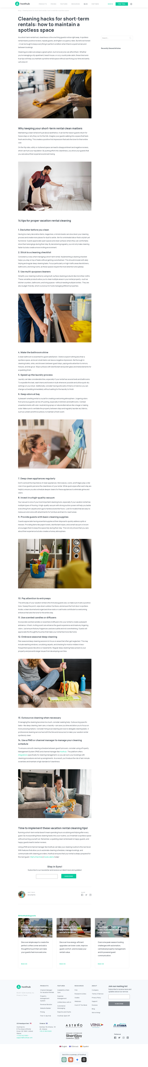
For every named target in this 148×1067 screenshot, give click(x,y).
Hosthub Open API (63, 1016)
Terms (25, 995)
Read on (24, 964)
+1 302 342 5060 (22, 1035)
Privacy (19, 995)
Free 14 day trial (45, 1016)
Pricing (53, 4)
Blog (86, 4)
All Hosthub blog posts (27, 916)
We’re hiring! (96, 1012)
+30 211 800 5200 (46, 1031)
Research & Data (80, 994)
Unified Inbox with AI (64, 1002)
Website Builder (45, 1008)
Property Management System (44, 998)
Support (94, 1001)
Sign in (110, 4)
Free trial (122, 4)
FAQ (76, 990)
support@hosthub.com (24, 1038)
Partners (95, 4)
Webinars (78, 1001)
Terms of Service (97, 994)
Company (95, 990)
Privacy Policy (96, 998)
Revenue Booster (46, 1004)
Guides (77, 998)
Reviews (95, 1005)
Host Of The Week (81, 1005)
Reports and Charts (64, 1012)
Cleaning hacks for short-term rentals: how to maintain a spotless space (46, 10)
